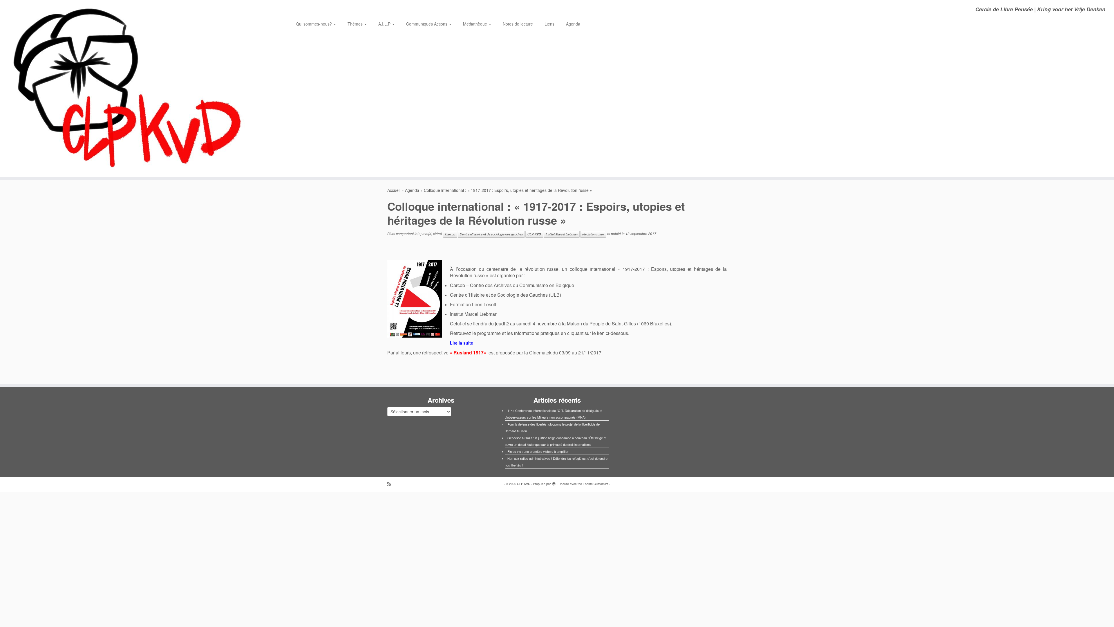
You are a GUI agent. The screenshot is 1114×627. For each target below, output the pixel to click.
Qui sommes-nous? (314, 24)
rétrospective (454, 352)
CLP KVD (523, 483)
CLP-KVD (534, 234)
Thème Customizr (595, 483)
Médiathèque (475, 24)
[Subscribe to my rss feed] (391, 484)
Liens (549, 24)
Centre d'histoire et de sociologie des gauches (491, 234)
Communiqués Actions (427, 24)
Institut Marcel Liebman (562, 234)
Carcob (450, 234)
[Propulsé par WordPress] (554, 482)
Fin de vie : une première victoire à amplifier (538, 451)
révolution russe (593, 234)
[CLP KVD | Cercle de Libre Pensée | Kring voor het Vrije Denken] (128, 88)
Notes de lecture (518, 24)
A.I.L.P (385, 24)
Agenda (573, 24)
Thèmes (356, 24)
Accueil (393, 190)
